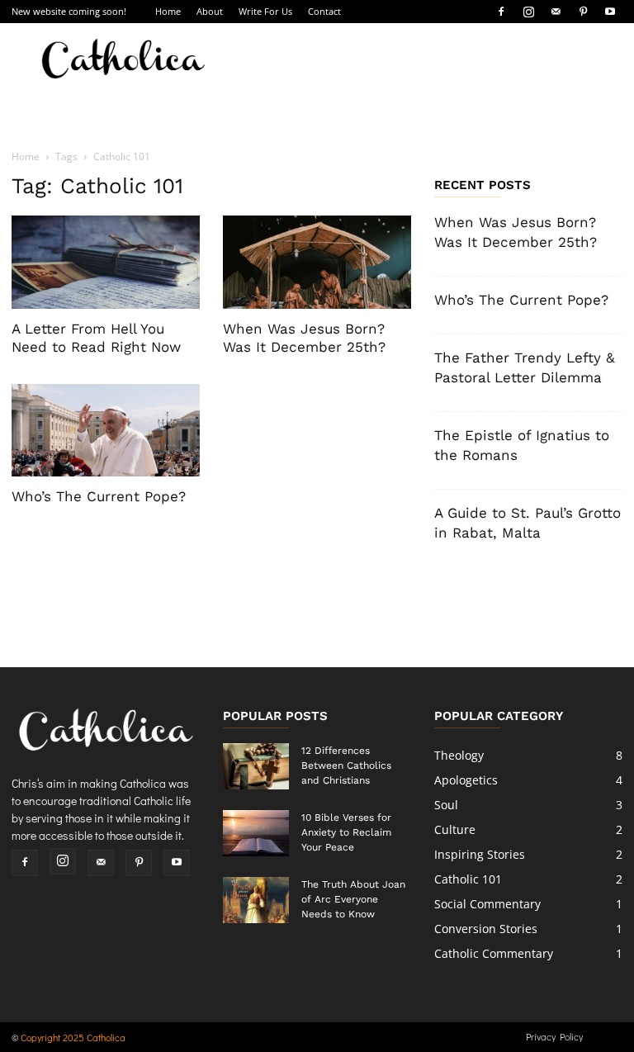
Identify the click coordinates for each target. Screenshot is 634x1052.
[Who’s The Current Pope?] (106, 430)
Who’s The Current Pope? (99, 496)
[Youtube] (610, 11)
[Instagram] (528, 11)
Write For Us (265, 11)
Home (168, 11)
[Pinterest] (582, 11)
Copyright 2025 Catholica (73, 1037)
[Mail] (555, 11)
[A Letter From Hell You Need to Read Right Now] (106, 262)
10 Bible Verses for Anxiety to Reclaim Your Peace (346, 832)
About (209, 11)
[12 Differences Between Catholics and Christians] (256, 766)
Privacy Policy (554, 1036)
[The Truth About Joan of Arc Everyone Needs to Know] (256, 900)
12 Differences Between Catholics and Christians (346, 765)
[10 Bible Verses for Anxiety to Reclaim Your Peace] (256, 833)
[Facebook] (501, 11)
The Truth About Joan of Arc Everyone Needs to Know (353, 899)
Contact (324, 11)
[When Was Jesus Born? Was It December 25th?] (317, 262)
